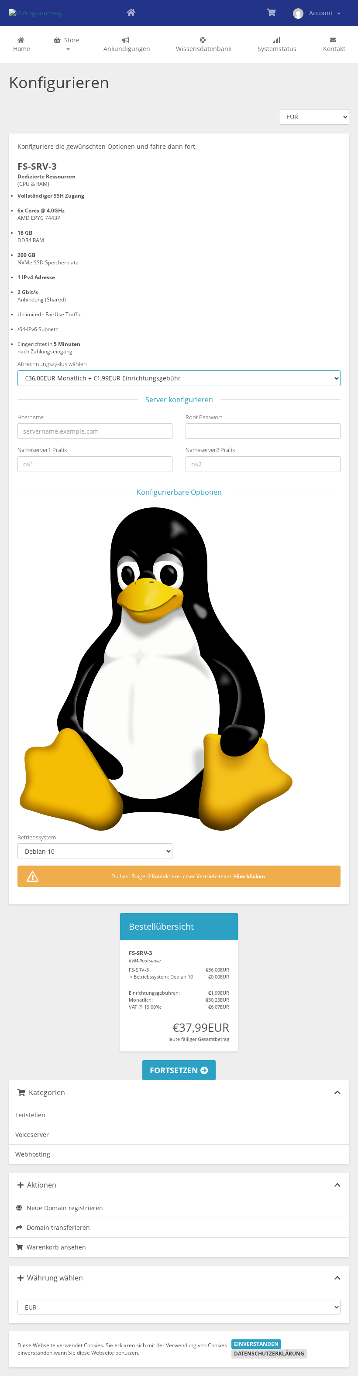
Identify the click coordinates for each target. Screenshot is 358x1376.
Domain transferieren (56, 1227)
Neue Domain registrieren (63, 1208)
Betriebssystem (36, 837)
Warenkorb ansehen (54, 1247)
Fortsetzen (175, 1070)
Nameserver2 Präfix (210, 450)
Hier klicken (249, 876)
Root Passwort (204, 417)
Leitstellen (30, 1115)
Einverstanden (256, 1344)
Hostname (30, 417)
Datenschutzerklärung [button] (269, 1353)
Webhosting (32, 1154)
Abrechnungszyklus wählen (52, 364)
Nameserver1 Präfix (42, 450)
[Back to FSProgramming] (131, 13)
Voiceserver (32, 1134)
